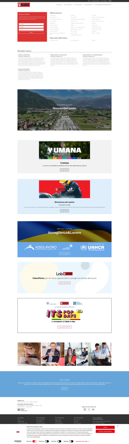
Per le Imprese (67, 4)
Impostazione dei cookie (81, 441)
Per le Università (77, 423)
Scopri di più (64, 114)
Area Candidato (104, 1)
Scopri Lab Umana (64, 283)
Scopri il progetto (64, 253)
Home (89, 1)
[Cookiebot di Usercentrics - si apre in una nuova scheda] (18, 441)
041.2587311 (22, 406)
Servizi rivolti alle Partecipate (99, 423)
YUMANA (110, 1)
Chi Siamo (58, 4)
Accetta (105, 427)
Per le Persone (77, 4)
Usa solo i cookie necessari (105, 431)
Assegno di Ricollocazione (53, 354)
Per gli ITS (76, 421)
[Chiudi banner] (117, 426)
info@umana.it (29, 406)
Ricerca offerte (58, 419)
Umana (18, 419)
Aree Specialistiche (40, 419)
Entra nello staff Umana (22, 423)
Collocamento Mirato (100, 354)
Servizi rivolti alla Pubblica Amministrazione (101, 421)
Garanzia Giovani (76, 354)
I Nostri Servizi (39, 421)
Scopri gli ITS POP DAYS (64, 327)
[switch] (47, 441)
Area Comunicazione (96, 1)
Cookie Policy (36, 437)
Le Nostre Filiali (20, 421)
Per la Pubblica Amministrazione (102, 4)
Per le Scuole (76, 419)
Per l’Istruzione (87, 4)
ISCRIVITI (64, 388)
